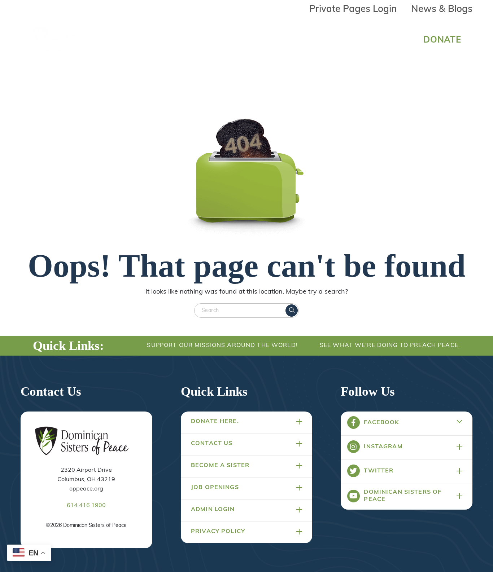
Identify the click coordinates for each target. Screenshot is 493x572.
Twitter (378, 471)
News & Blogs (441, 9)
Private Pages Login (353, 9)
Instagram (383, 447)
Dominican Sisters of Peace (402, 495)
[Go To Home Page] (81, 441)
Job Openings (215, 487)
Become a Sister (220, 465)
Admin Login (213, 509)
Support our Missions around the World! (222, 345)
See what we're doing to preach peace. (390, 345)
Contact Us (211, 443)
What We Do (232, 38)
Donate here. (215, 421)
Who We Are (160, 38)
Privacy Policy (218, 531)
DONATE (442, 40)
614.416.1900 (86, 506)
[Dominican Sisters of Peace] (57, 40)
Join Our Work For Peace (328, 38)
